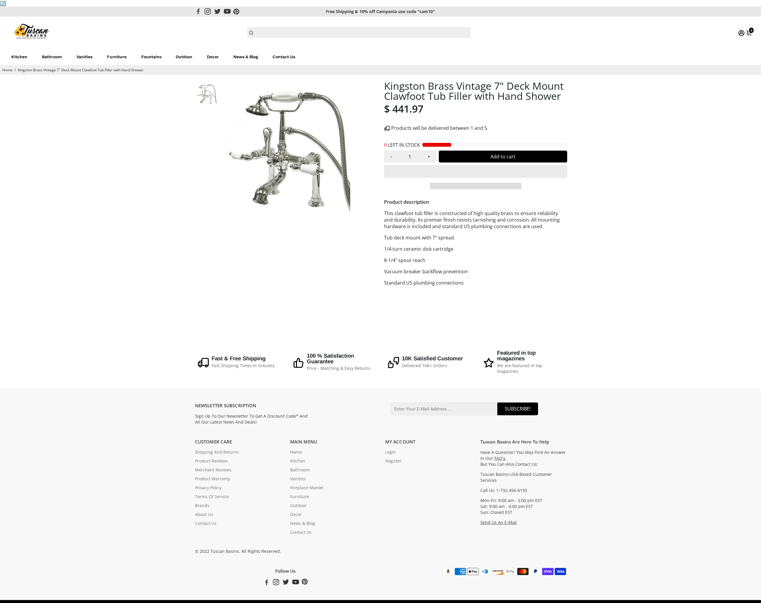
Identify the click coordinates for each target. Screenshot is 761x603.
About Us (204, 514)
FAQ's (499, 458)
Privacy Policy (208, 487)
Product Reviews (211, 461)
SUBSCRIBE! (518, 408)
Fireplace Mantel (306, 487)
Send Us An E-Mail (498, 522)
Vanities (84, 56)
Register (393, 461)
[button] (475, 171)
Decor (213, 56)
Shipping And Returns (217, 452)
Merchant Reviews (213, 470)
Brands (202, 505)
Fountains (151, 56)
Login (390, 452)
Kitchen (19, 56)
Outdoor (184, 56)
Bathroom (52, 56)
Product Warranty (212, 479)
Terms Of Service (212, 496)
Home (7, 69)
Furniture (117, 56)
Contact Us (284, 56)
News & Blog (245, 56)
